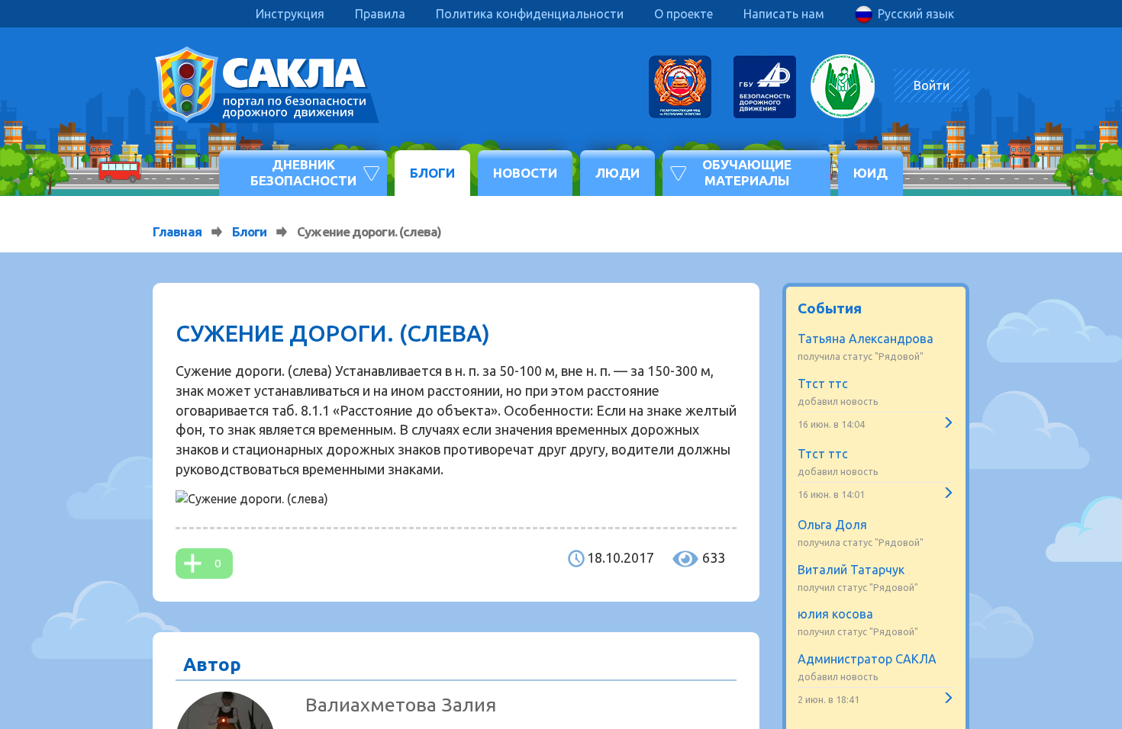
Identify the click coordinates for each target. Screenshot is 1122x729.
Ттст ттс (823, 383)
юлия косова (835, 614)
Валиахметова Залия (400, 704)
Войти (932, 85)
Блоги (432, 172)
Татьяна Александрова (865, 338)
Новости (525, 172)
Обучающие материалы (747, 172)
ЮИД (870, 172)
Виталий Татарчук (851, 569)
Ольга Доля (832, 524)
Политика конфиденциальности (530, 14)
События (830, 308)
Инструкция (290, 14)
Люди (617, 172)
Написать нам (783, 14)
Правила (380, 14)
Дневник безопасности (303, 172)
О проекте (683, 14)
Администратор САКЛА (867, 659)
